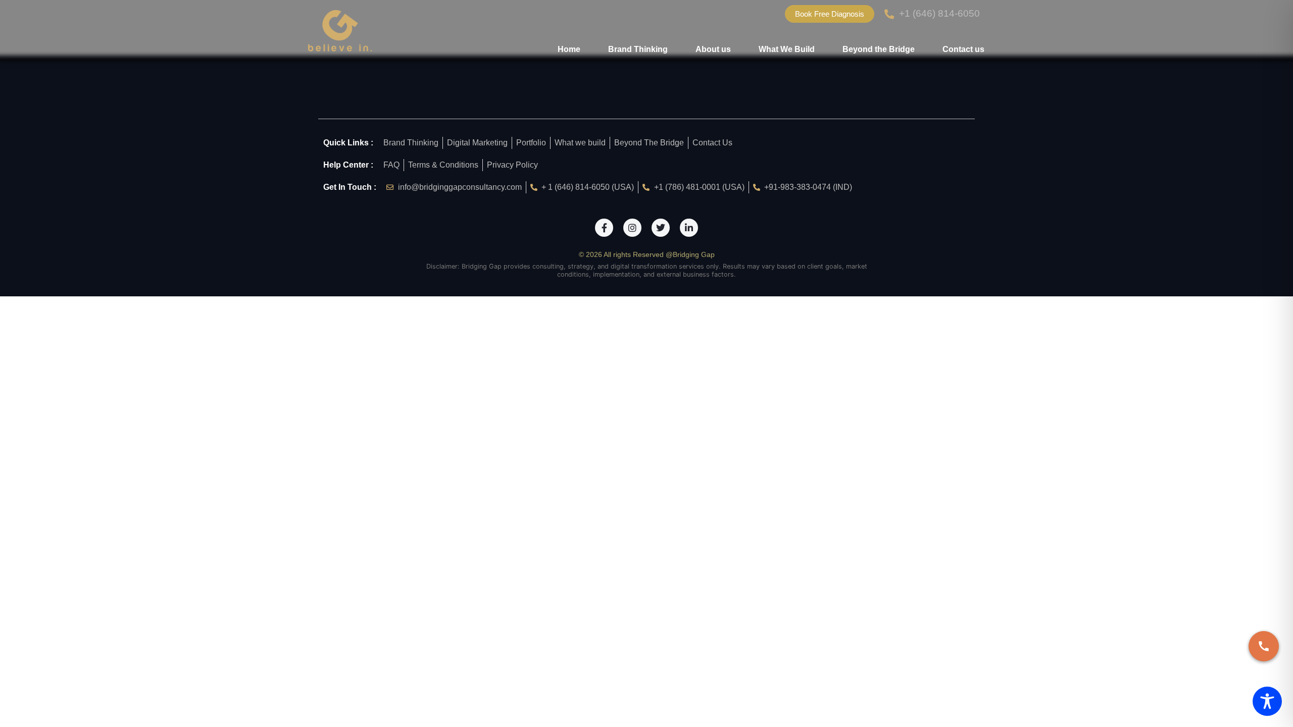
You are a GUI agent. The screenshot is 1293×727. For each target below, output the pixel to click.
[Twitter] (661, 228)
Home (569, 49)
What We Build (787, 49)
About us (713, 49)
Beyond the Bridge (878, 49)
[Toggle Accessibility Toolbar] (1267, 701)
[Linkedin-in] (689, 228)
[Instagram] (632, 228)
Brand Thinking (638, 49)
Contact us (963, 49)
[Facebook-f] (604, 228)
